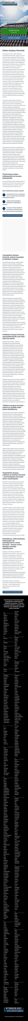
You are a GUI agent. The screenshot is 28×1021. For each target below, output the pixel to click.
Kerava (5, 832)
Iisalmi (5, 728)
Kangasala (6, 788)
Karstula (5, 810)
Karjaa (5, 807)
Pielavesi (17, 701)
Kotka (5, 884)
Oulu (16, 670)
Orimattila (17, 664)
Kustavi (5, 903)
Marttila (5, 992)
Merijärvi (5, 997)
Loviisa (5, 970)
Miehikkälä (6, 1002)
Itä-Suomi (6, 744)
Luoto (5, 977)
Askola (5, 633)
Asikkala (5, 630)
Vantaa (16, 943)
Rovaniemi (17, 785)
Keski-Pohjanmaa (7, 835)
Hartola (5, 691)
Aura (5, 634)
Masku (5, 994)
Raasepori (17, 761)
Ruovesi (16, 790)
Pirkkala (16, 710)
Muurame (17, 622)
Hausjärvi (6, 699)
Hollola (5, 710)
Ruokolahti (17, 786)
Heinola (5, 700)
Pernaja (16, 691)
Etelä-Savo (6, 659)
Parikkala (16, 682)
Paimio (16, 677)
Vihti (15, 961)
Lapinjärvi (6, 929)
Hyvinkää (6, 718)
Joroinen (5, 756)
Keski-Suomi (6, 837)
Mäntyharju (17, 633)
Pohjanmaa (17, 713)
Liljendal (5, 957)
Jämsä (5, 771)
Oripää (16, 665)
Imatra (5, 736)
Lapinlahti (6, 930)
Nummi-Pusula (18, 652)
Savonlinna (17, 814)
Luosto (5, 976)
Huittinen (6, 713)
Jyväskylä (6, 768)
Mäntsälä (16, 629)
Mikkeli (16, 613)
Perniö (16, 693)
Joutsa (5, 757)
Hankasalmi (6, 686)
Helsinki (5, 703)
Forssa (5, 671)
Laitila (5, 926)
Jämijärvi (5, 770)
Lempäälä (6, 949)
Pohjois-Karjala (18, 715)
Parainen (16, 680)
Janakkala (6, 751)
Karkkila (5, 808)
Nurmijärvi (17, 655)
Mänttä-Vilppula (18, 632)
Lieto (5, 955)
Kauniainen (6, 819)
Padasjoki (17, 675)
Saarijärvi (17, 798)
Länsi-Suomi (6, 984)
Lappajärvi (6, 932)
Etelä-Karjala (6, 656)
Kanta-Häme (6, 797)
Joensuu (5, 752)
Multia (16, 618)
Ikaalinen (5, 731)
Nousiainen (17, 648)
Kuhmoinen (6, 893)
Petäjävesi (17, 697)
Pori (15, 724)
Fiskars (5, 669)
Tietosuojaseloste (19, 1016)
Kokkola (5, 868)
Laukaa (5, 940)
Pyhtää (16, 740)
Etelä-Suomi (6, 661)
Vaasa (16, 932)
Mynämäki (17, 626)
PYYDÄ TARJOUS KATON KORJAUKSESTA (12, 215)
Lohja (5, 962)
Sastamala (17, 808)
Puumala (16, 738)
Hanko (5, 688)
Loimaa (5, 965)
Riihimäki (16, 779)
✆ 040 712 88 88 (14, 38)
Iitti (4, 729)
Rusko (16, 791)
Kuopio (5, 895)
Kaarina (5, 778)
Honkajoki (6, 711)
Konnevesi (6, 873)
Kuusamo (6, 904)
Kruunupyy (6, 888)
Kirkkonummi (6, 854)
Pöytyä (16, 756)
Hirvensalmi (6, 708)
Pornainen (17, 726)
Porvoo (16, 727)
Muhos (16, 616)
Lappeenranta (7, 933)
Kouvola (5, 885)
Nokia (16, 645)
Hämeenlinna (6, 722)
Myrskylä (16, 627)
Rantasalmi (17, 764)
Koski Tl (5, 882)
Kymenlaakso (6, 910)
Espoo (5, 654)
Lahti (5, 922)
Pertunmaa (17, 696)
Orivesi (16, 667)
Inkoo (5, 739)
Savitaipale (17, 812)
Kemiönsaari (6, 829)
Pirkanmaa (17, 708)
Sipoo (16, 831)
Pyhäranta (17, 748)
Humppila (6, 714)
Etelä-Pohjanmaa (7, 658)
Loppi (5, 968)
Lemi (5, 946)
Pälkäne (16, 754)
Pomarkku (17, 723)
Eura (5, 662)
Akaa (5, 614)
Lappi (5, 935)
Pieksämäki (17, 699)
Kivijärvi (5, 863)
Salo (15, 803)
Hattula (5, 692)
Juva (5, 767)
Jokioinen (6, 754)
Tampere (17, 873)
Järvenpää (6, 774)
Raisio (16, 763)
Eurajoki (5, 664)
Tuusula (16, 903)
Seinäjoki (16, 819)
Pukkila (16, 732)
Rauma (16, 769)
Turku (16, 897)
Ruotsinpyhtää (18, 788)
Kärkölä (5, 915)
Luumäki (5, 979)
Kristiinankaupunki (7, 887)
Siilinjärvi (16, 827)
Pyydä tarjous (14, 31)
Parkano (16, 683)
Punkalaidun (17, 735)
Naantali (16, 637)
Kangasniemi (6, 791)
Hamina (5, 683)
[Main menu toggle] (26, 3)
